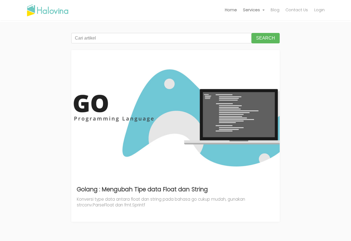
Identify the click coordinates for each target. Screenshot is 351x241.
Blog (275, 10)
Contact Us (296, 10)
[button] (254, 10)
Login (319, 10)
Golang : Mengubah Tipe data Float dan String (142, 189)
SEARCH (265, 38)
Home (231, 10)
